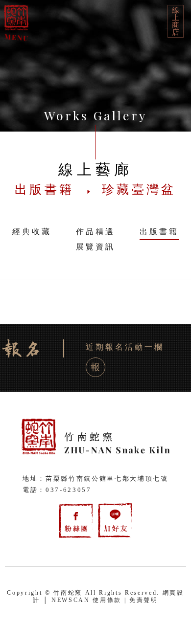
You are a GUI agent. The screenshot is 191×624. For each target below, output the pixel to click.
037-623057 (69, 489)
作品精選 (95, 231)
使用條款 (107, 600)
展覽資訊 (95, 247)
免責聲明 (143, 600)
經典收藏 (31, 231)
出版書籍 (159, 231)
